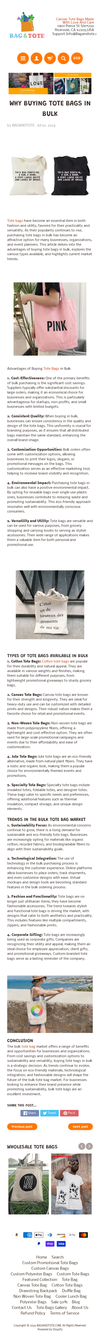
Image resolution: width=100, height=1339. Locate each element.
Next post (80, 1127)
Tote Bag (70, 1280)
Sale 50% (59, 1302)
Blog (76, 1302)
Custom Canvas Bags (50, 1268)
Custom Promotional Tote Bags (50, 1263)
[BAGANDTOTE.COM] (27, 27)
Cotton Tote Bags (67, 1285)
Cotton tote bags (55, 661)
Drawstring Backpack (38, 1291)
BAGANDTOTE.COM (49, 1325)
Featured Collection (40, 1280)
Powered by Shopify (50, 1329)
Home (41, 1257)
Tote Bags (51, 369)
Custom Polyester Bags (31, 1274)
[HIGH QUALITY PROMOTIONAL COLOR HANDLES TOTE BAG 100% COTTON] (50, 605)
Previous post (22, 1127)
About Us (80, 1308)
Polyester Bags (33, 1302)
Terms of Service (64, 1313)
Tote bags (15, 221)
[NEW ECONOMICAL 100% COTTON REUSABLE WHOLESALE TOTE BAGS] (50, 319)
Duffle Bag (71, 1291)
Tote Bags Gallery (51, 1308)
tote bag (28, 1047)
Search (58, 1257)
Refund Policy (33, 1313)
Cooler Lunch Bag (71, 1296)
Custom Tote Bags (73, 1274)
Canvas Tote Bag (32, 1285)
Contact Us (22, 1308)
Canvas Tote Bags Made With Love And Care (75, 21)
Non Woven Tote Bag (32, 1296)
